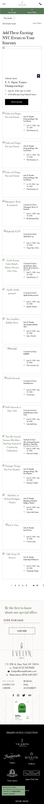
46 (33, 585)
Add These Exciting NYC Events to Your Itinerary (18, 37)
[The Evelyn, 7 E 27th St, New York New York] (22, 4)
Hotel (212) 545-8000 (23, 667)
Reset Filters (37, 23)
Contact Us (8, 684)
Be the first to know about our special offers (21, 610)
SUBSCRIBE (24, 631)
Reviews (28, 681)
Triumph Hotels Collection (22, 732)
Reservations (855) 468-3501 (23, 674)
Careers (6, 688)
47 (37, 585)
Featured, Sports (11, 78)
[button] (16, 102)
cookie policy (16, 791)
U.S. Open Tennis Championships (16, 83)
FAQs (26, 684)
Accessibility (30, 688)
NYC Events (8, 681)
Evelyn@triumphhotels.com (23, 671)
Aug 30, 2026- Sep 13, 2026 (19, 91)
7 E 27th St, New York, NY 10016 (22, 664)
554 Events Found (9, 23)
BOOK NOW (22, 800)
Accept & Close (9, 793)
